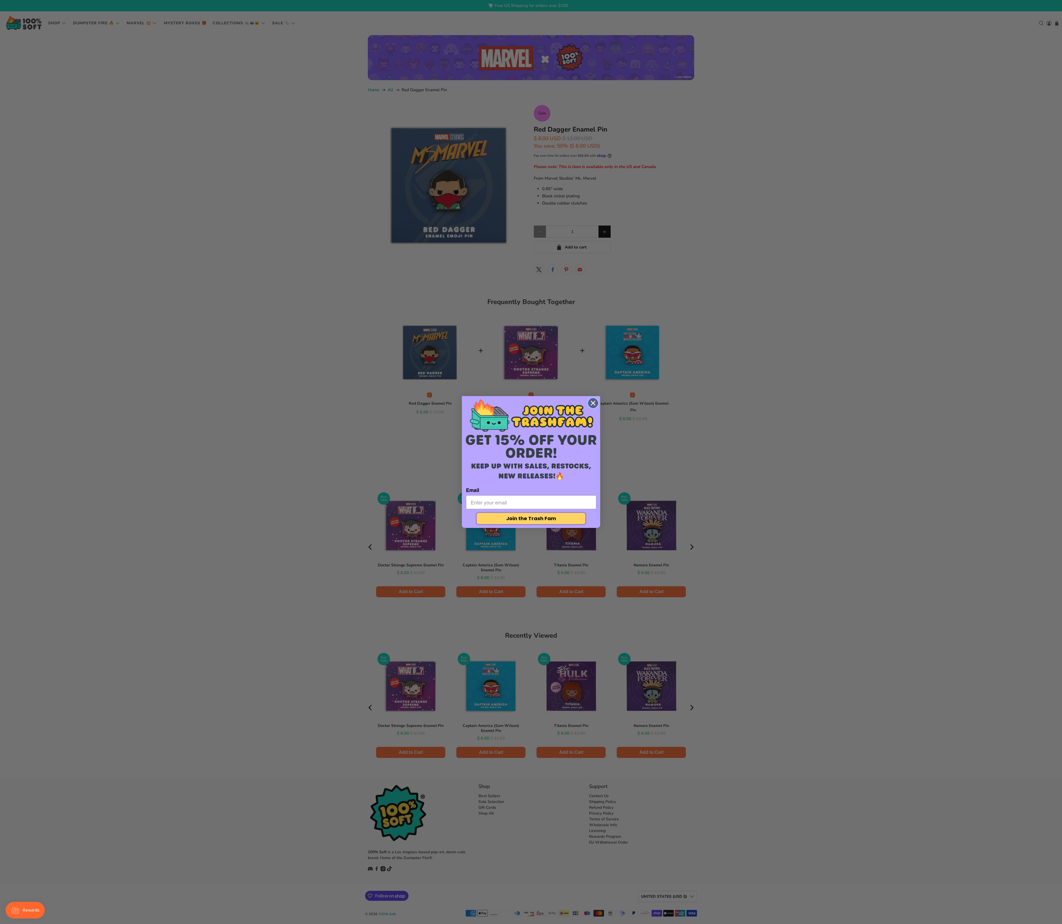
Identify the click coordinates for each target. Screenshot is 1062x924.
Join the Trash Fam (531, 518)
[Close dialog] (593, 403)
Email (472, 490)
